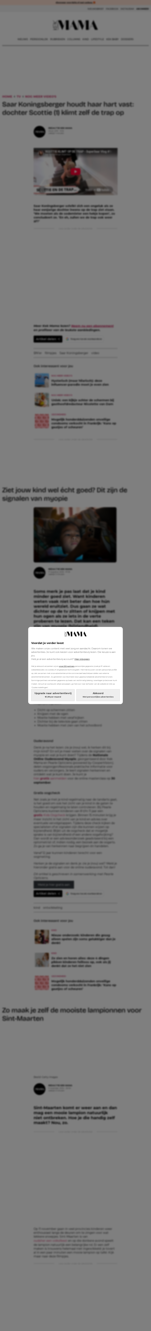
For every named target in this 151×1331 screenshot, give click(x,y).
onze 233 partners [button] (66, 666)
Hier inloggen (82, 659)
